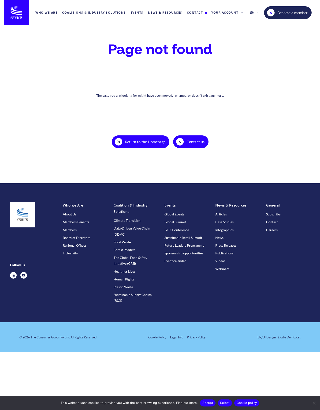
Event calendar (175, 261)
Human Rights (124, 279)
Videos (220, 261)
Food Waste (122, 242)
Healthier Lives (124, 271)
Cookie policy (247, 403)
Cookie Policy (157, 337)
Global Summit (175, 222)
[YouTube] (23, 275)
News (219, 238)
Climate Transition (127, 220)
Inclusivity (70, 253)
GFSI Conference (176, 230)
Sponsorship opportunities (183, 253)
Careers (272, 230)
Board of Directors (76, 238)
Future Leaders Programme (184, 245)
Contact (272, 222)
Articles (221, 214)
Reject (225, 403)
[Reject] (314, 403)
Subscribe (273, 214)
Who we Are (73, 205)
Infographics (224, 230)
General (273, 205)
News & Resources (230, 205)
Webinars (222, 269)
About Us (69, 214)
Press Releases (225, 245)
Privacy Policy (196, 337)
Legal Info (176, 337)
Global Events (174, 214)
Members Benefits (76, 222)
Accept (207, 403)
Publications (224, 253)
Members (70, 230)
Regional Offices (74, 245)
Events (170, 205)
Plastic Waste (123, 287)
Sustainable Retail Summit (183, 238)
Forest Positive (124, 250)
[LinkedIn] (13, 275)
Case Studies (224, 222)
